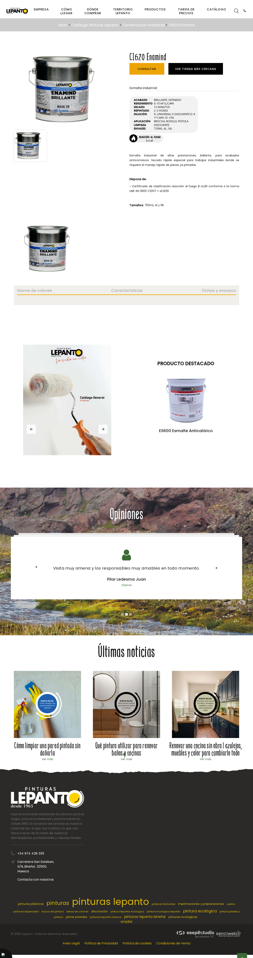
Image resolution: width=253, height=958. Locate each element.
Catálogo (216, 9)
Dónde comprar (92, 11)
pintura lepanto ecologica (127, 911)
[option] (65, 89)
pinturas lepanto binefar (145, 916)
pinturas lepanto (110, 901)
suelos (231, 904)
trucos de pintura (53, 911)
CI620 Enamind (181, 25)
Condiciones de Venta (173, 943)
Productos (155, 9)
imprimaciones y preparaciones (201, 904)
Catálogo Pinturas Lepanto (95, 25)
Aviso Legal (71, 943)
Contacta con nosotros (35, 879)
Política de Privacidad (101, 943)
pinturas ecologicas (183, 917)
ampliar (127, 921)
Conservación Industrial (143, 25)
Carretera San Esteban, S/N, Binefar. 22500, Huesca (35, 866)
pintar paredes (76, 917)
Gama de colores (34, 291)
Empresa (41, 9)
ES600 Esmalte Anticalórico (186, 430)
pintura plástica (230, 911)
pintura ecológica (200, 911)
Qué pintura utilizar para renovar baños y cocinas (126, 749)
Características (127, 291)
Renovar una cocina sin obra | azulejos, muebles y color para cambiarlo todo (205, 749)
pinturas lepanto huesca (105, 917)
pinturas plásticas (31, 904)
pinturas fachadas (163, 904)
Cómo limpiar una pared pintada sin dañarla (47, 749)
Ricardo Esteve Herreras (126, 579)
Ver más (47, 759)
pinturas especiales (26, 911)
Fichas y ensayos (219, 291)
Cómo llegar (66, 11)
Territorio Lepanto (123, 11)
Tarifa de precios (186, 11)
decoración (99, 911)
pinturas (58, 903)
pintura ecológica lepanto (163, 911)
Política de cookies (137, 943)
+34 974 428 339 (30, 853)
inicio (62, 25)
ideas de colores (77, 911)
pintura (58, 917)
